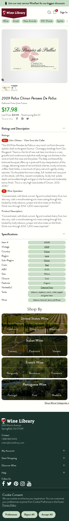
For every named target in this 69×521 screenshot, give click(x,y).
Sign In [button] (63, 12)
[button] (34, 128)
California (12, 329)
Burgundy (12, 373)
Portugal (12, 395)
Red (47, 265)
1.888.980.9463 (9, 438)
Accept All (47, 514)
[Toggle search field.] (49, 12)
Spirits (60, 21)
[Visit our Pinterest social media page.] (16, 484)
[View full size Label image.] (34, 56)
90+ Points (46, 21)
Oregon (34, 329)
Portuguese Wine (34, 384)
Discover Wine (9, 465)
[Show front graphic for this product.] (6, 88)
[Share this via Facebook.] (17, 119)
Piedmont (34, 351)
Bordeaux (34, 373)
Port (34, 395)
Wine (5, 21)
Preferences (11, 514)
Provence (56, 373)
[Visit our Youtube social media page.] (30, 484)
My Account (8, 451)
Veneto (56, 351)
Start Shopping (9, 458)
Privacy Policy (9, 505)
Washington (56, 329)
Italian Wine (34, 340)
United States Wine (34, 318)
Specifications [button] (10, 234)
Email (16, 21)
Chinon (47, 260)
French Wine (34, 362)
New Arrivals (29, 21)
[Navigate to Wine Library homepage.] (14, 13)
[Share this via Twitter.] (28, 119)
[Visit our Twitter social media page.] (10, 484)
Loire (47, 256)
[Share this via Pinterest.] (22, 119)
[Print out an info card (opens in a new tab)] (14, 88)
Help (4, 473)
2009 (46, 247)
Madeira (56, 395)
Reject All (29, 514)
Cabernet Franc (47, 287)
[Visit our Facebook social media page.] (4, 484)
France (47, 251)
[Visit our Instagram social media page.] (23, 484)
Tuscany (12, 351)
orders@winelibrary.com (13, 442)
